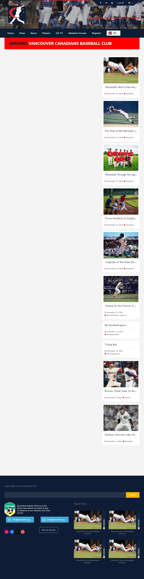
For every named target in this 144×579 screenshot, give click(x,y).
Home (10, 33)
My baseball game (115, 325)
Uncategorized (113, 354)
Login (119, 3)
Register (96, 33)
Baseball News (113, 315)
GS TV (59, 33)
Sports (123, 315)
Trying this (111, 344)
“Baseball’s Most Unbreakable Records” (87, 532)
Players (46, 33)
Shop (22, 33)
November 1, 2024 (114, 398)
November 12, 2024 (115, 351)
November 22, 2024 (115, 94)
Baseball (129, 94)
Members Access (77, 33)
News (33, 33)
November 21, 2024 (115, 312)
